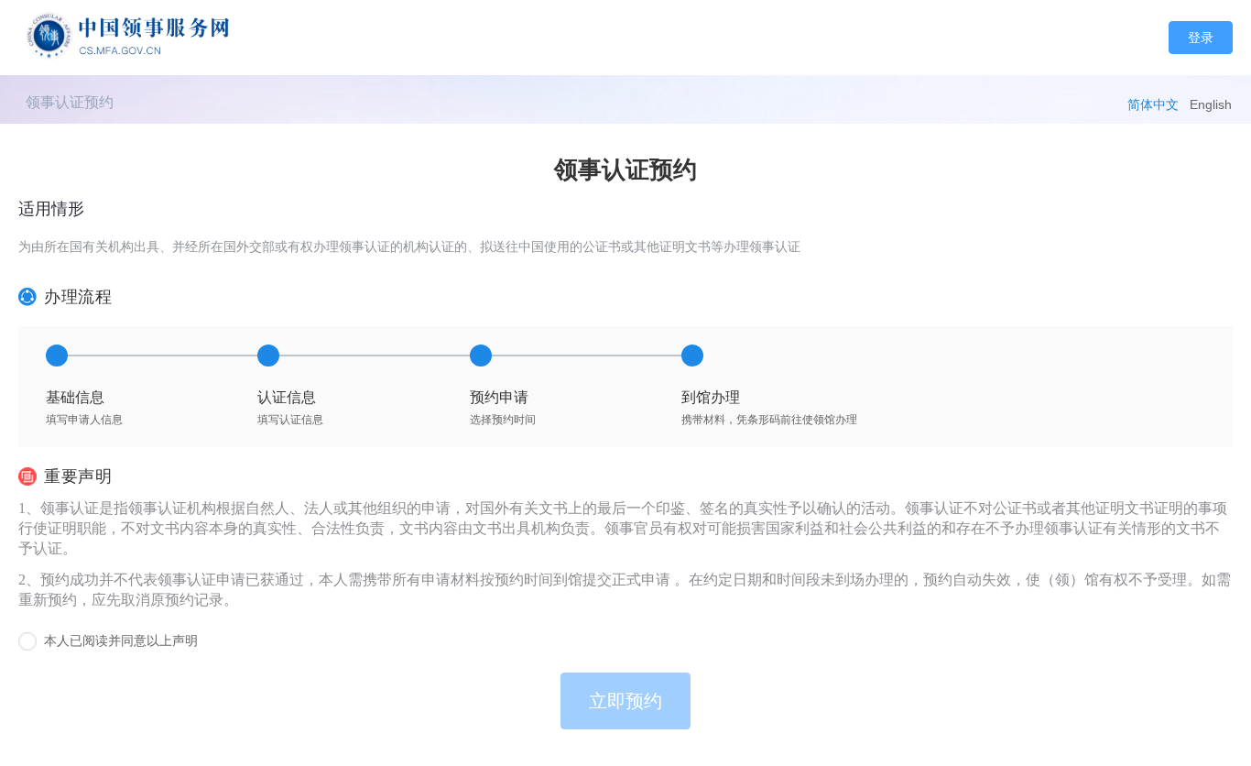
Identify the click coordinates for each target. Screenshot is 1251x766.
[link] (70, 102)
